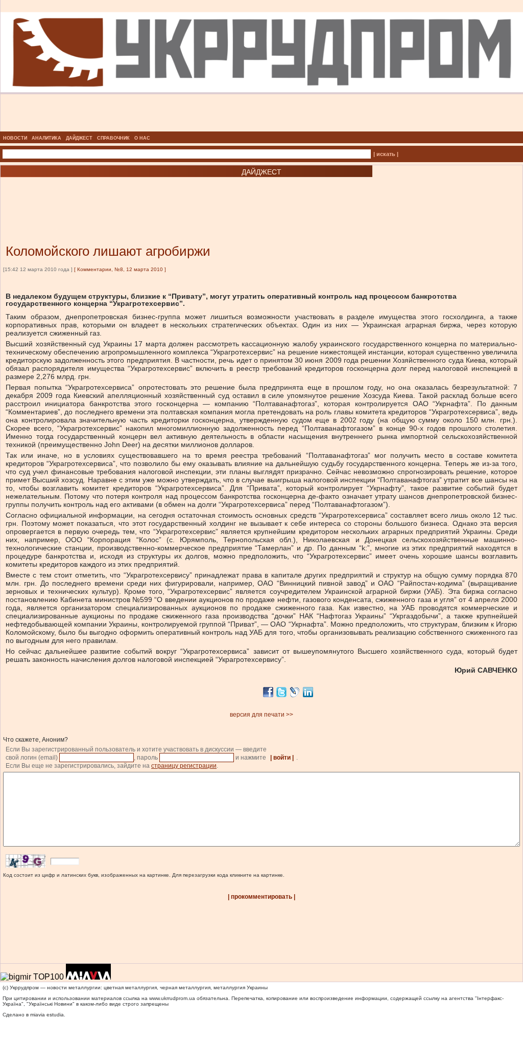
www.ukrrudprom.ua (172, 998)
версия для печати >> (261, 714)
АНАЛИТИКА (46, 138)
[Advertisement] (122, 195)
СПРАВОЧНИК (113, 138)
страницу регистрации (184, 765)
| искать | (385, 154)
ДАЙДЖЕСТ (79, 138)
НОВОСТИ (15, 138)
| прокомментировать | (261, 896)
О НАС (142, 138)
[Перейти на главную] (262, 128)
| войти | (282, 757)
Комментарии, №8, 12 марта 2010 (120, 269)
